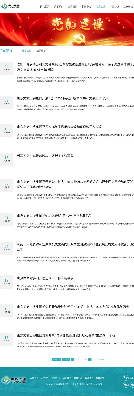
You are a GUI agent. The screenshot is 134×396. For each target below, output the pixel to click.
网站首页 (45, 6)
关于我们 (58, 6)
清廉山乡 (41, 50)
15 (94, 359)
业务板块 (128, 6)
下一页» (101, 359)
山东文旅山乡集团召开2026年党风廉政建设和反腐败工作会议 (59, 127)
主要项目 (72, 6)
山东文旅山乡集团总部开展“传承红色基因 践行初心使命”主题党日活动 (66, 335)
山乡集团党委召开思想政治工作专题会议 (45, 278)
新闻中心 (86, 6)
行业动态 (114, 6)
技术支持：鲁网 (77, 384)
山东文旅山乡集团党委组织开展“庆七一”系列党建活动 (54, 215)
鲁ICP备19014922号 (94, 384)
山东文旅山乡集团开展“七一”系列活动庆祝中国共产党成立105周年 (63, 98)
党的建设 (100, 6)
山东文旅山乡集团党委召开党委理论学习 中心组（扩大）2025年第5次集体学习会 (73, 306)
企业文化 (100, 378)
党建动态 (26, 50)
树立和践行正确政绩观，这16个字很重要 (45, 155)
